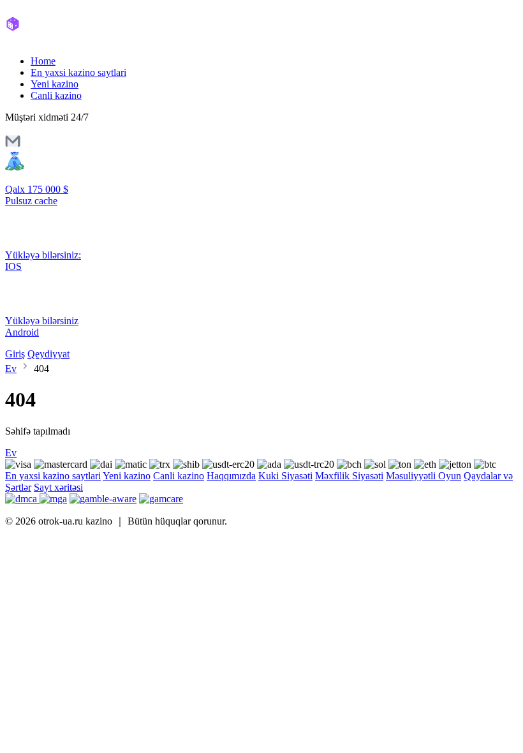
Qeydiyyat (48, 353)
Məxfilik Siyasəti (349, 475)
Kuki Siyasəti (285, 475)
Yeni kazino (54, 83)
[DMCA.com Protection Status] (22, 498)
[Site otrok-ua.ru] (59, 39)
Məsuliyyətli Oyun (423, 475)
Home (43, 61)
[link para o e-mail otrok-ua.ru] (12, 145)
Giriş (15, 353)
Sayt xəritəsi (58, 487)
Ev (11, 368)
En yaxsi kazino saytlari (78, 72)
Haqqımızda (231, 475)
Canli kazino (56, 95)
